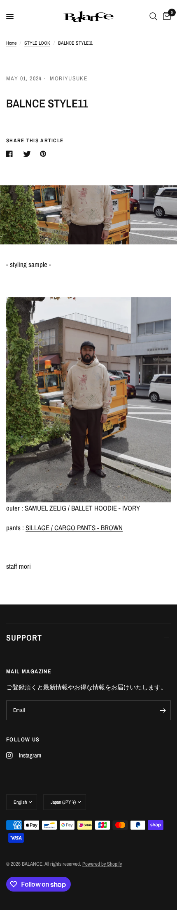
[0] (165, 16)
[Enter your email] (162, 710)
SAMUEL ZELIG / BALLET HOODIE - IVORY (82, 508)
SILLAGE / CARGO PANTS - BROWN (74, 527)
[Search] (153, 16)
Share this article (34, 140)
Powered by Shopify (102, 863)
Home (11, 43)
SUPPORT (24, 637)
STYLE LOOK (37, 43)
